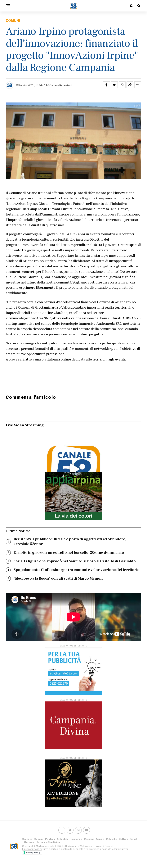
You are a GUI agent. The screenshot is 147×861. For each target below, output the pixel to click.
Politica (50, 839)
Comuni (38, 839)
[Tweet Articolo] (114, 84)
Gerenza (29, 842)
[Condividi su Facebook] (106, 84)
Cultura (123, 839)
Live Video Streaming (25, 425)
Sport (133, 839)
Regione (89, 839)
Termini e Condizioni (48, 842)
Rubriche (111, 839)
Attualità (63, 839)
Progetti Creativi (104, 846)
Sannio (100, 839)
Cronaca (27, 839)
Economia (76, 839)
